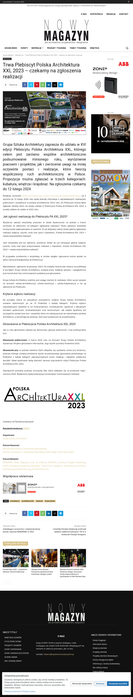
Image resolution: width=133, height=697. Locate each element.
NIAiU (41, 452)
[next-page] (8, 582)
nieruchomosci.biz (40, 469)
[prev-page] (4, 582)
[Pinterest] (36, 84)
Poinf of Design (10, 465)
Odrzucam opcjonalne (82, 683)
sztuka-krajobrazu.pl (71, 196)
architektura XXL (28, 501)
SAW (53, 452)
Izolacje (61, 462)
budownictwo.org (23, 469)
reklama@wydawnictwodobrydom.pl (59, 654)
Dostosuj (100, 683)
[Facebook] (128, 1)
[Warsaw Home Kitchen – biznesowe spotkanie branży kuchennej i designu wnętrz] (44, 558)
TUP (58, 452)
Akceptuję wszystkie (118, 683)
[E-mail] (54, 84)
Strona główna (8, 55)
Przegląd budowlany (75, 462)
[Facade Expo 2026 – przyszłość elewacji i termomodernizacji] (16, 558)
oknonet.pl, (80, 465)
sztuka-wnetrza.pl (51, 196)
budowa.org (8, 469)
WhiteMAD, (8, 462)
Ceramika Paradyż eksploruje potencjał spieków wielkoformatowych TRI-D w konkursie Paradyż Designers (69, 532)
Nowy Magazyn (21, 462)
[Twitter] (30, 84)
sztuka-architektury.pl (32, 196)
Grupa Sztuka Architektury (15, 438)
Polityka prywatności (12, 691)
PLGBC (64, 452)
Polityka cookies (28, 691)
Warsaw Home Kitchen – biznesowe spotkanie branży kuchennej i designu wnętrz (42, 571)
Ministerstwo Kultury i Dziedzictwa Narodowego (25, 448)
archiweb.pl (69, 465)
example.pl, (58, 465)
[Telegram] (60, 84)
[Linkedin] (48, 84)
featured (39, 501)
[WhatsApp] (42, 84)
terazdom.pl (24, 465)
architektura (14, 501)
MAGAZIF (52, 462)
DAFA (71, 452)
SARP (47, 452)
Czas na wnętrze (38, 462)
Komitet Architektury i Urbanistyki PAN (20, 452)
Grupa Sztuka (50, 501)
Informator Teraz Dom (41, 465)
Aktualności (19, 55)
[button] (127, 48)
